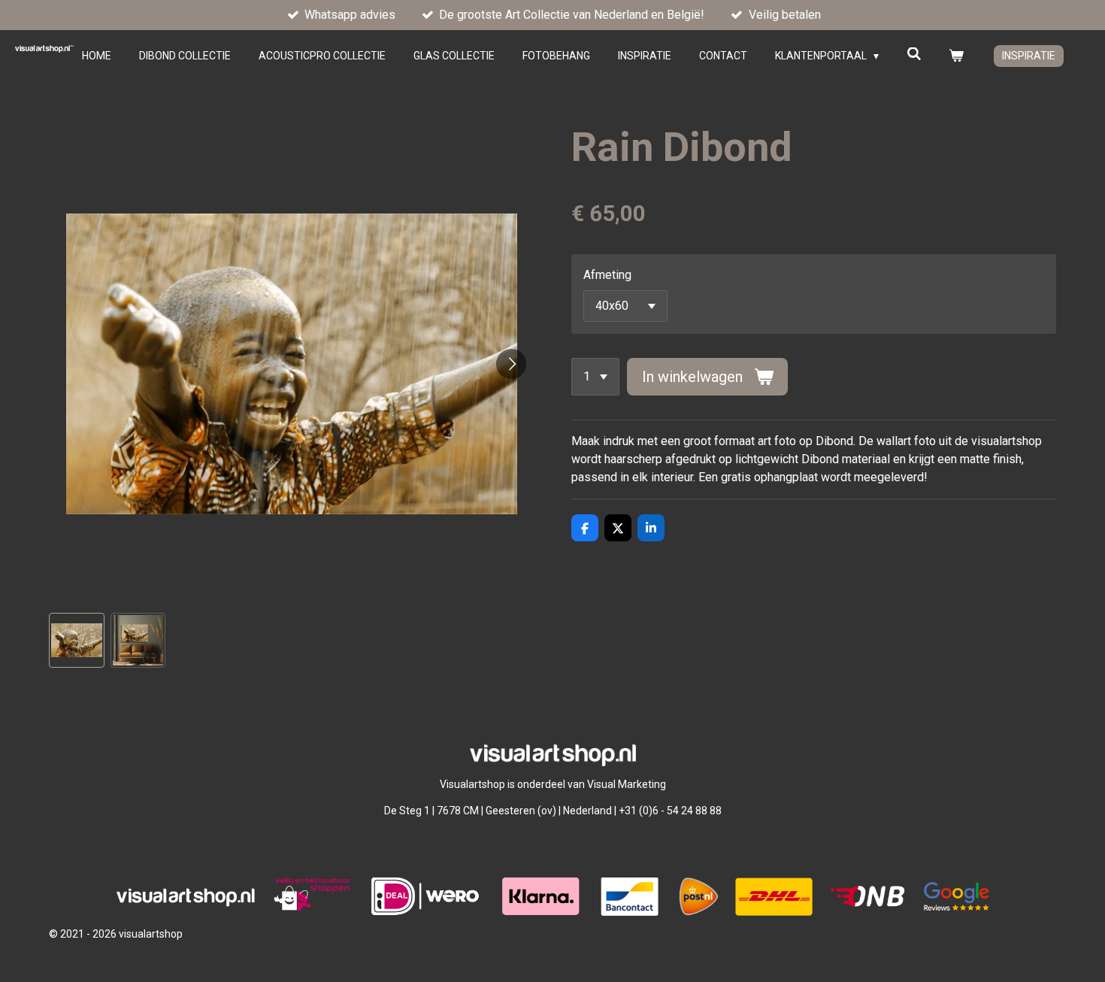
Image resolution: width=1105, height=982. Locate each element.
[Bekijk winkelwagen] (956, 56)
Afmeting (607, 275)
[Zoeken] (914, 54)
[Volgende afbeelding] (511, 364)
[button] (76, 640)
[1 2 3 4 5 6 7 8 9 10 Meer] (595, 377)
